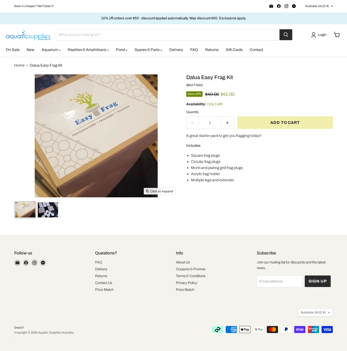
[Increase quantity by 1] (227, 122)
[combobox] (167, 34)
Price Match (104, 290)
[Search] (285, 34)
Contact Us (103, 283)
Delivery (176, 50)
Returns (212, 50)
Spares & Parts (147, 50)
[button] (319, 35)
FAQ (194, 50)
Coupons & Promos (190, 269)
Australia (317, 6)
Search (19, 327)
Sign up (318, 281)
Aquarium (50, 50)
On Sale (13, 50)
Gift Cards (234, 50)
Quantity (192, 112)
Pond (121, 50)
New (30, 50)
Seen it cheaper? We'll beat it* (34, 6)
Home (19, 65)
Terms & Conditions (190, 276)
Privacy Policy (186, 283)
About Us (183, 262)
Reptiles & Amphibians (87, 50)
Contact (256, 50)
